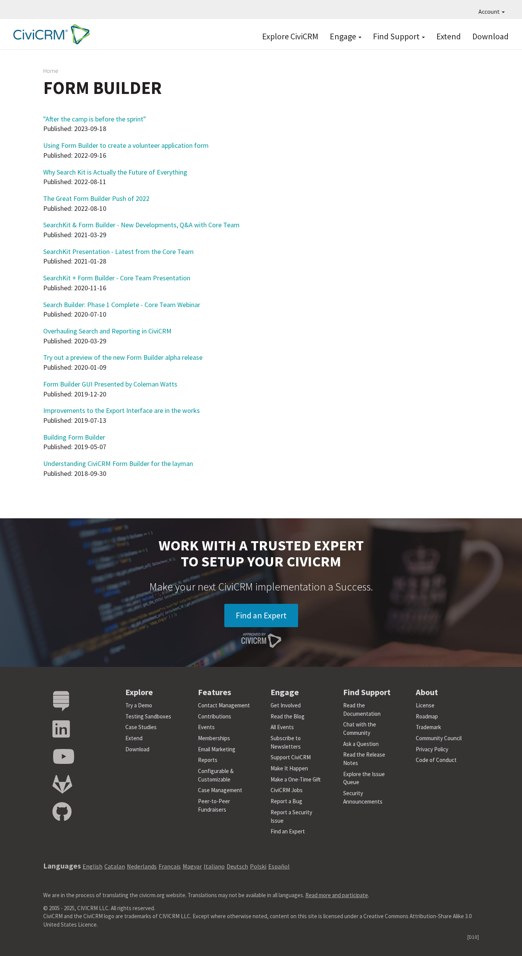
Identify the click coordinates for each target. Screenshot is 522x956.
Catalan (114, 866)
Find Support (397, 36)
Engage (344, 36)
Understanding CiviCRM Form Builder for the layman (118, 463)
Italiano (214, 866)
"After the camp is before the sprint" (94, 119)
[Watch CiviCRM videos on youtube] (63, 757)
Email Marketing (216, 749)
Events (206, 727)
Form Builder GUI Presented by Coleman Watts (110, 384)
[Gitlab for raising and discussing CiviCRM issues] (62, 785)
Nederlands (142, 866)
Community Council (439, 738)
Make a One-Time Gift (296, 779)
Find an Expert (261, 615)
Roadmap (427, 716)
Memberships (214, 738)
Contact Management (224, 705)
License (425, 705)
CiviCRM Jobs (287, 790)
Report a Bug (286, 801)
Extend (448, 36)
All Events (282, 727)
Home (50, 70)
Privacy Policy (432, 749)
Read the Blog (288, 716)
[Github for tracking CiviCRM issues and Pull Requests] (62, 812)
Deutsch (237, 866)
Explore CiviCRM (290, 36)
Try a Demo (138, 705)
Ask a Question (361, 743)
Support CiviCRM (291, 757)
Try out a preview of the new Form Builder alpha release (123, 357)
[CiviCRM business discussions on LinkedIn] (61, 729)
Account (489, 11)
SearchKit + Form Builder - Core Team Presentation (116, 277)
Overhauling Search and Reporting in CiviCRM (107, 331)
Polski (258, 866)
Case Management (220, 790)
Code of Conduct (436, 760)
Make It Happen (289, 768)
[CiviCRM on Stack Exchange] (61, 701)
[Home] (50, 34)
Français (170, 866)
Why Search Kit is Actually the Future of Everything (115, 172)
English (92, 866)
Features (214, 692)
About (427, 692)
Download (490, 36)
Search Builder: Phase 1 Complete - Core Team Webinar (121, 304)
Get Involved (286, 705)
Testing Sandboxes (148, 716)
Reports (207, 760)
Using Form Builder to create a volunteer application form (126, 145)
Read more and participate (336, 895)
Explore (139, 692)
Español (279, 866)
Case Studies (141, 727)
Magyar (192, 866)
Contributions (214, 716)
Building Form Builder (74, 437)
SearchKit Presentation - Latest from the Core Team (118, 251)
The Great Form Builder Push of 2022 (96, 198)
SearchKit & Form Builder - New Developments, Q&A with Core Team (141, 224)
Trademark (428, 727)
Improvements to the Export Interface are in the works (121, 410)
